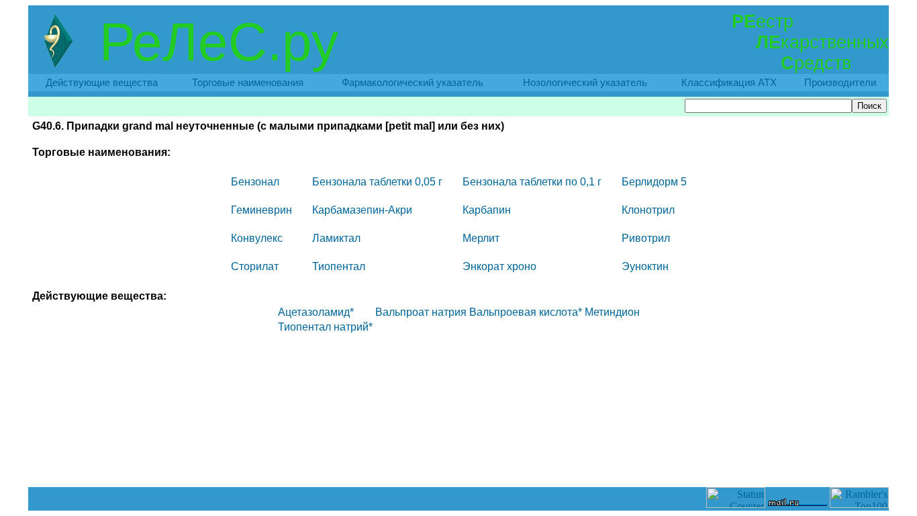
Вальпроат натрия (421, 312)
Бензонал (255, 181)
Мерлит (481, 238)
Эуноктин (645, 266)
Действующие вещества (102, 82)
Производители (840, 82)
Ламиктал (336, 238)
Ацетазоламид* (316, 312)
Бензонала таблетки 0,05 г (377, 181)
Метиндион (612, 312)
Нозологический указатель (585, 82)
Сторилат (255, 266)
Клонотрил (648, 210)
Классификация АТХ (729, 82)
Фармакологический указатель (412, 82)
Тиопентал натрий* (325, 327)
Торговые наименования (247, 82)
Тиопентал (338, 266)
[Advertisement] (458, 457)
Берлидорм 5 (654, 181)
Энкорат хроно (499, 266)
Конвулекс (257, 238)
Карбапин (487, 210)
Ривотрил (646, 238)
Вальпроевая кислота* (525, 312)
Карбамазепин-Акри (362, 210)
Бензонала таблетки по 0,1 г (532, 181)
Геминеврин (261, 210)
